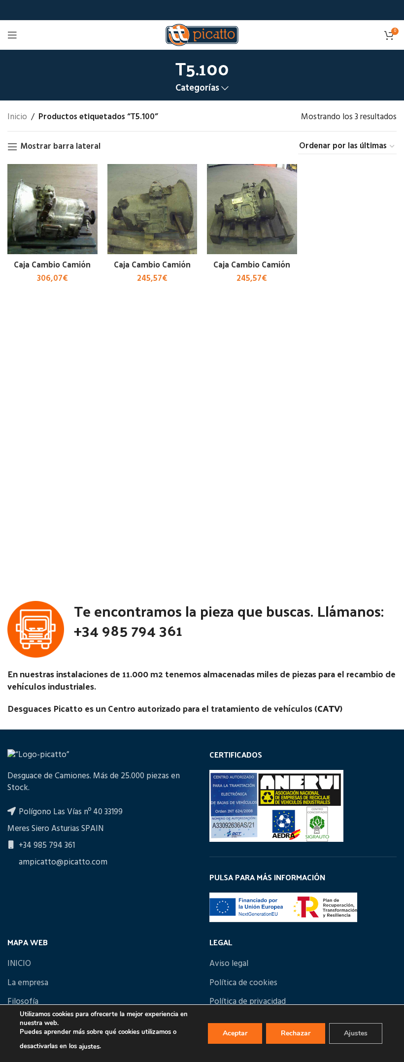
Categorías (197, 88)
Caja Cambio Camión (52, 264)
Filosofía (22, 1002)
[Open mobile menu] (12, 35)
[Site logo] (202, 34)
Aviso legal (228, 964)
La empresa (27, 983)
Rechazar (295, 1033)
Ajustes (356, 1033)
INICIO (19, 964)
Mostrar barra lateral (60, 147)
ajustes (89, 1046)
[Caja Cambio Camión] (52, 209)
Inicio (17, 117)
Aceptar (235, 1033)
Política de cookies (243, 983)
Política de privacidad (247, 1002)
